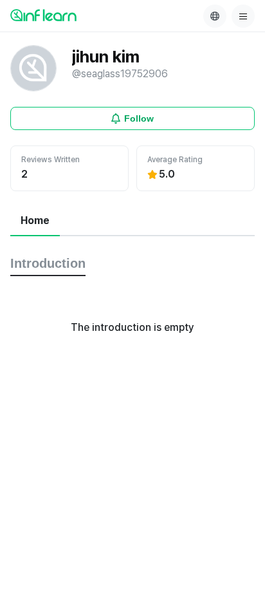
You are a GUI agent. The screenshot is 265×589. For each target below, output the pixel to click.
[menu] (243, 16)
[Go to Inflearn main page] (43, 14)
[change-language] (214, 16)
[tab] (35, 221)
